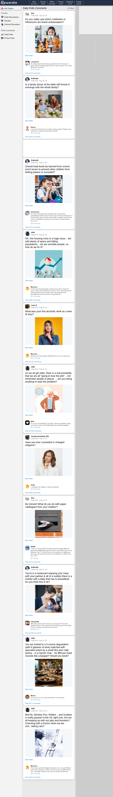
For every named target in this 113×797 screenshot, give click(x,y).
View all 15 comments (32, 73)
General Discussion (12, 24)
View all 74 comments (32, 227)
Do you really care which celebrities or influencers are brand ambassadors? (45, 20)
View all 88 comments (32, 493)
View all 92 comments (32, 777)
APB (33, 232)
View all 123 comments (33, 362)
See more (29, 55)
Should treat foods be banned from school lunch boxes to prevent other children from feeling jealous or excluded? (47, 169)
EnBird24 (34, 78)
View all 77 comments (32, 703)
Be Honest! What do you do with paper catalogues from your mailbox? (45, 505)
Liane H (34, 305)
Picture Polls (9, 38)
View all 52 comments (32, 137)
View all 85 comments (32, 300)
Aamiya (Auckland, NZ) (40, 436)
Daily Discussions (11, 17)
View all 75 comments (32, 562)
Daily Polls (8, 34)
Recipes (7, 21)
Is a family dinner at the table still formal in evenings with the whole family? (47, 86)
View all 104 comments (33, 431)
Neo (32, 13)
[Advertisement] (48, 148)
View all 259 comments (33, 633)
